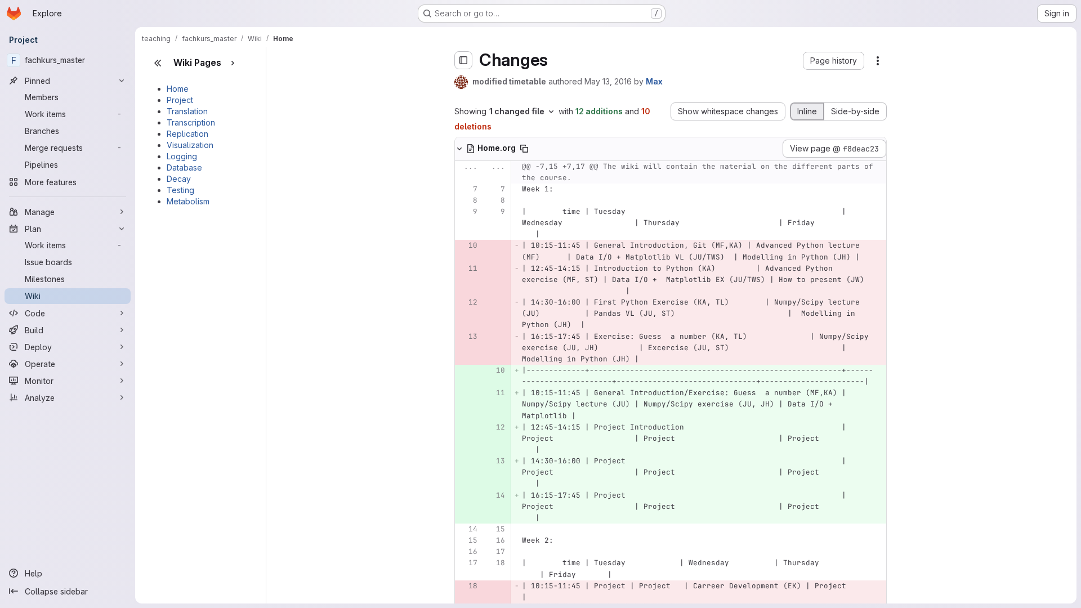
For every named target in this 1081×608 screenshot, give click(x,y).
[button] (833, 61)
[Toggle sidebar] (463, 60)
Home (178, 88)
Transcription (191, 122)
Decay (179, 179)
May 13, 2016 (608, 81)
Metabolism (188, 201)
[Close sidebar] (158, 63)
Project (180, 100)
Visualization (190, 145)
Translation (187, 111)
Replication (187, 133)
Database (184, 167)
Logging (182, 156)
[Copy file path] (524, 148)
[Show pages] (232, 63)
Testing (180, 190)
